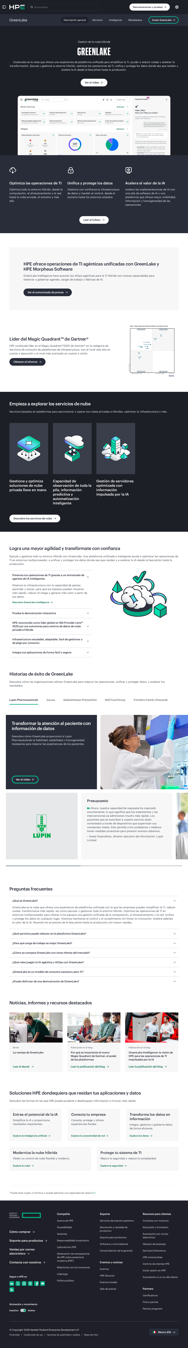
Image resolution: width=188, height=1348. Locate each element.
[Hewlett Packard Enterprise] (17, 7)
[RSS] (11, 1289)
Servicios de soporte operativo (117, 1220)
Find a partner (150, 1302)
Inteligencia (115, 20)
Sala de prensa (108, 1288)
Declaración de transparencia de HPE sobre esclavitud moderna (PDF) (73, 1257)
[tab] (23, 700)
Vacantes (62, 1233)
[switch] (21, 1310)
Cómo (20, 1232)
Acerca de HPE (65, 1220)
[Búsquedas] (31, 7)
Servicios (97, 20)
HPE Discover (107, 1275)
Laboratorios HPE (66, 1247)
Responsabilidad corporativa (73, 1240)
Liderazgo (62, 1273)
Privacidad (14, 1334)
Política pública (65, 1280)
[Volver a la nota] (94, 1193)
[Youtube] (42, 1283)
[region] (94, 1042)
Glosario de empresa (154, 1244)
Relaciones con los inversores (73, 1267)
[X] (18, 1283)
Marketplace (135, 20)
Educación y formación (155, 1227)
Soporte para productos (113, 1237)
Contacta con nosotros (156, 1220)
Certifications (150, 1295)
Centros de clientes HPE (156, 1263)
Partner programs (152, 1308)
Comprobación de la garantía (116, 1250)
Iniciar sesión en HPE (154, 1270)
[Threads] (30, 1283)
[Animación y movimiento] (23, 1310)
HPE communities (152, 1257)
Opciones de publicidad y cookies (63, 1334)
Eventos (104, 1268)
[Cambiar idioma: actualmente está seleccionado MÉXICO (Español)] (176, 6)
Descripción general (75, 20)
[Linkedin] (11, 1283)
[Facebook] (36, 1283)
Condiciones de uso (33, 1334)
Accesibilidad (64, 1227)
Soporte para (26, 1240)
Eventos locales (108, 1282)
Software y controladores (114, 1244)
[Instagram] (24, 1283)
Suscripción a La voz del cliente (160, 1277)
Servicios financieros (154, 1250)
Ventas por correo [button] (22, 1251)
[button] (4, 7)
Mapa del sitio (91, 1334)
